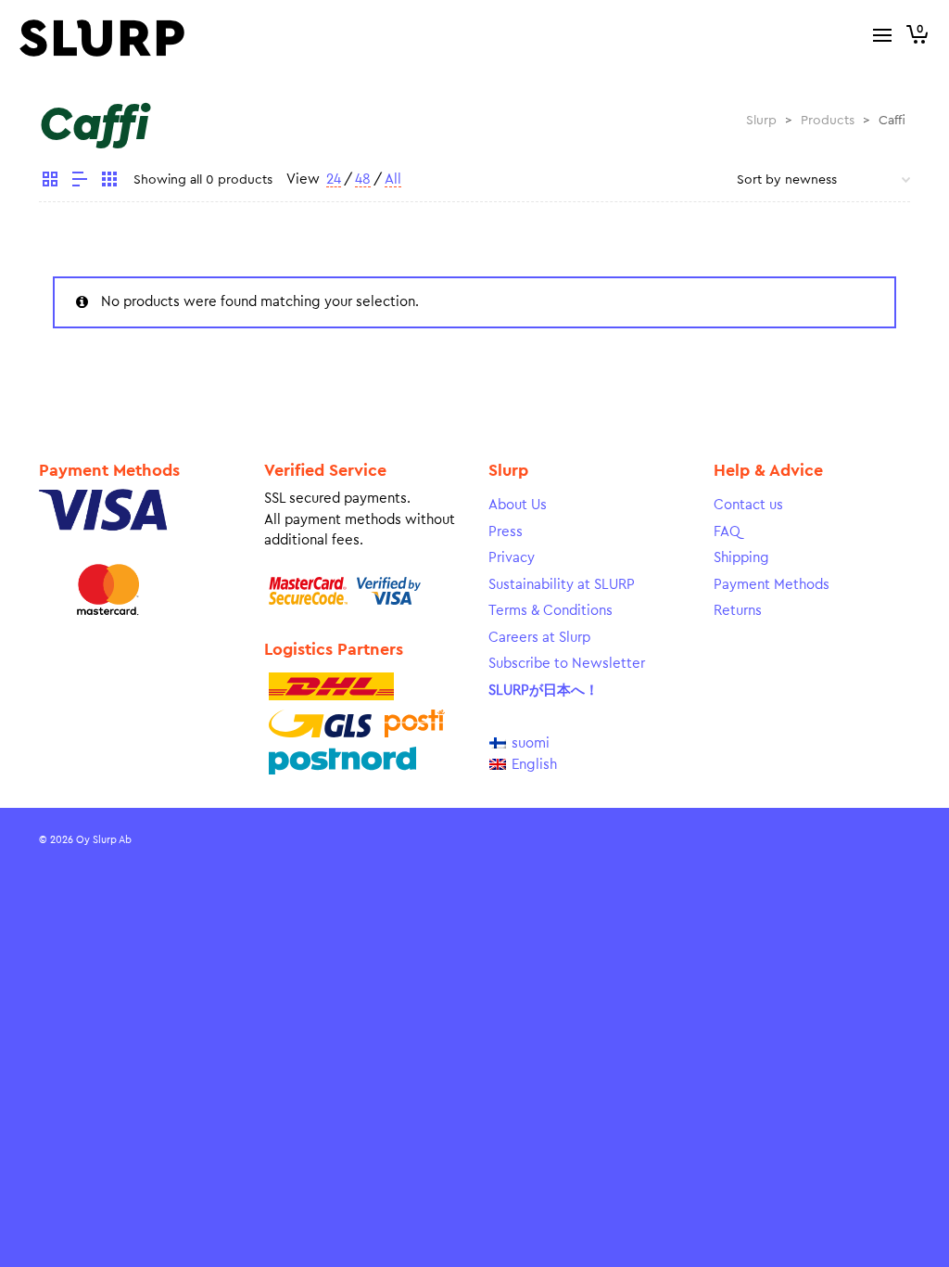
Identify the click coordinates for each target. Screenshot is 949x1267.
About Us (517, 505)
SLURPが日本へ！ (543, 690)
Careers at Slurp (539, 638)
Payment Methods (771, 585)
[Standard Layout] (50, 182)
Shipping (741, 558)
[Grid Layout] (109, 182)
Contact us (748, 505)
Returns (738, 611)
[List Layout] (80, 182)
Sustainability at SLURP (561, 585)
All (393, 179)
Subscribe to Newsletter (566, 664)
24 (333, 179)
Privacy (511, 558)
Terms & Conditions (550, 611)
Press (505, 532)
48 (363, 179)
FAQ (727, 532)
